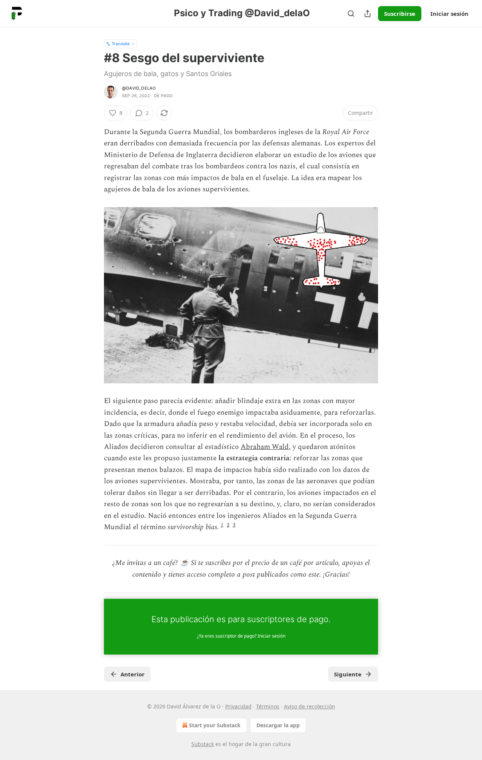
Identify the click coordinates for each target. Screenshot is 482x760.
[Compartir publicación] (367, 13)
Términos (267, 706)
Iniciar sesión (449, 13)
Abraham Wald (265, 446)
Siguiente (348, 674)
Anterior (132, 674)
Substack (202, 744)
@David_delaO (139, 88)
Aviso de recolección (309, 706)
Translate (121, 43)
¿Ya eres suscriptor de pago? (241, 636)
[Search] (350, 13)
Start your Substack (215, 725)
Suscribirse (399, 13)
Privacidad (238, 706)
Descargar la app (278, 725)
